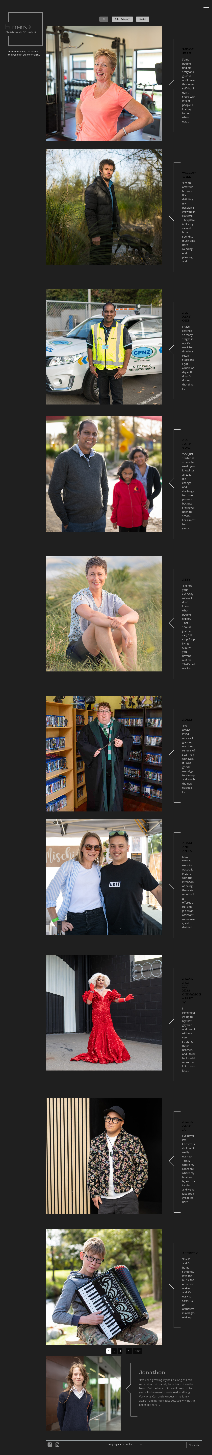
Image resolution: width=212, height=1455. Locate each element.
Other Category (122, 19)
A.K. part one (186, 316)
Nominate (194, 1445)
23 (128, 1351)
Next (137, 1351)
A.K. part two (186, 443)
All (104, 19)
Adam (187, 719)
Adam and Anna (187, 847)
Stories (142, 19)
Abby (186, 579)
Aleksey (190, 1253)
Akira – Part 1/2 (188, 1125)
